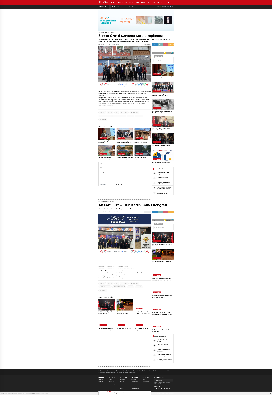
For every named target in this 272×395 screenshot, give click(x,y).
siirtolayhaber (103, 119)
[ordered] (116, 184)
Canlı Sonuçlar (112, 383)
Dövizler (122, 388)
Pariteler (122, 381)
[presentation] (108, 7)
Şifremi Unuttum (146, 386)
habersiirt (110, 112)
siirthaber (130, 116)
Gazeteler (133, 379)
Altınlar (111, 379)
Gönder (103, 184)
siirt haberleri (124, 112)
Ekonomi (137, 2)
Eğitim (143, 2)
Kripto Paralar (123, 386)
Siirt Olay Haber (102, 32)
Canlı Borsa (111, 381)
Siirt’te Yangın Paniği (120, 6)
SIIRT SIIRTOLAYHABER (119, 116)
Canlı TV (111, 386)
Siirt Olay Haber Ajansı (105, 116)
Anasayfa (120, 2)
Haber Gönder (134, 383)
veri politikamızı (39, 393)
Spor (153, 2)
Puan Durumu (146, 383)
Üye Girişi (100, 379)
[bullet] (118, 184)
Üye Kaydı (100, 381)
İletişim (99, 386)
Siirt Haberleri (129, 2)
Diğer (158, 2)
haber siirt (102, 112)
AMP (144, 379)
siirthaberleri (139, 116)
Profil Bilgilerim (146, 381)
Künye (163, 2)
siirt (117, 112)
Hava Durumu (134, 381)
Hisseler (122, 383)
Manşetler (122, 379)
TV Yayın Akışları (135, 388)
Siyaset (148, 2)
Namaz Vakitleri (134, 386)
